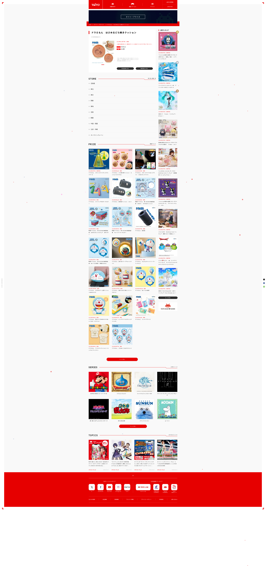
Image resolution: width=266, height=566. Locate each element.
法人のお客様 (92, 499)
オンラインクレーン (97, 135)
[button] (102, 64)
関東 (92, 100)
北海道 (93, 83)
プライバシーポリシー (146, 499)
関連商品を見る (144, 68)
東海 (92, 106)
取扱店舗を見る (125, 68)
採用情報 (116, 499)
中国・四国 (94, 123)
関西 (92, 118)
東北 (92, 89)
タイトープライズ (99, 24)
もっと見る (122, 359)
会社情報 (105, 499)
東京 (92, 95)
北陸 (92, 112)
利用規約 (161, 499)
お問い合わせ (174, 499)
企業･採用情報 (170, 2)
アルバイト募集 (130, 499)
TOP (90, 24)
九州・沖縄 (94, 129)
